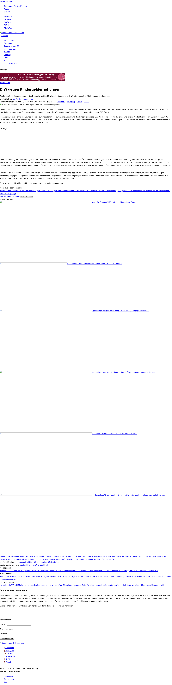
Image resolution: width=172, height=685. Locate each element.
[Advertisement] (86, 143)
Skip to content (6, 1)
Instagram (8, 19)
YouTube (7, 22)
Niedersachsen (10, 49)
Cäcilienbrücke (53, 562)
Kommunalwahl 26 (11, 46)
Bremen (7, 52)
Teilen (22, 196)
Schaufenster (11, 63)
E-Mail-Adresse (7, 629)
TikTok (6, 25)
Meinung (7, 55)
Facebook (8, 16)
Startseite (4, 196)
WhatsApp (8, 28)
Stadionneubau (41, 562)
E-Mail (86, 102)
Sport (6, 60)
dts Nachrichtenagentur (23, 99)
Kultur (6, 57)
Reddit (79, 102)
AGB (5, 682)
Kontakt (7, 12)
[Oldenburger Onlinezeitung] (12, 643)
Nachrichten (9, 40)
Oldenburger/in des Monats (15, 6)
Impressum (8, 676)
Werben (7, 9)
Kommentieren (14, 196)
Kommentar (5, 620)
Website (3, 634)
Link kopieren (29, 196)
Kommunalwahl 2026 (26, 562)
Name (3, 624)
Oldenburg (8, 43)
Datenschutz (9, 679)
